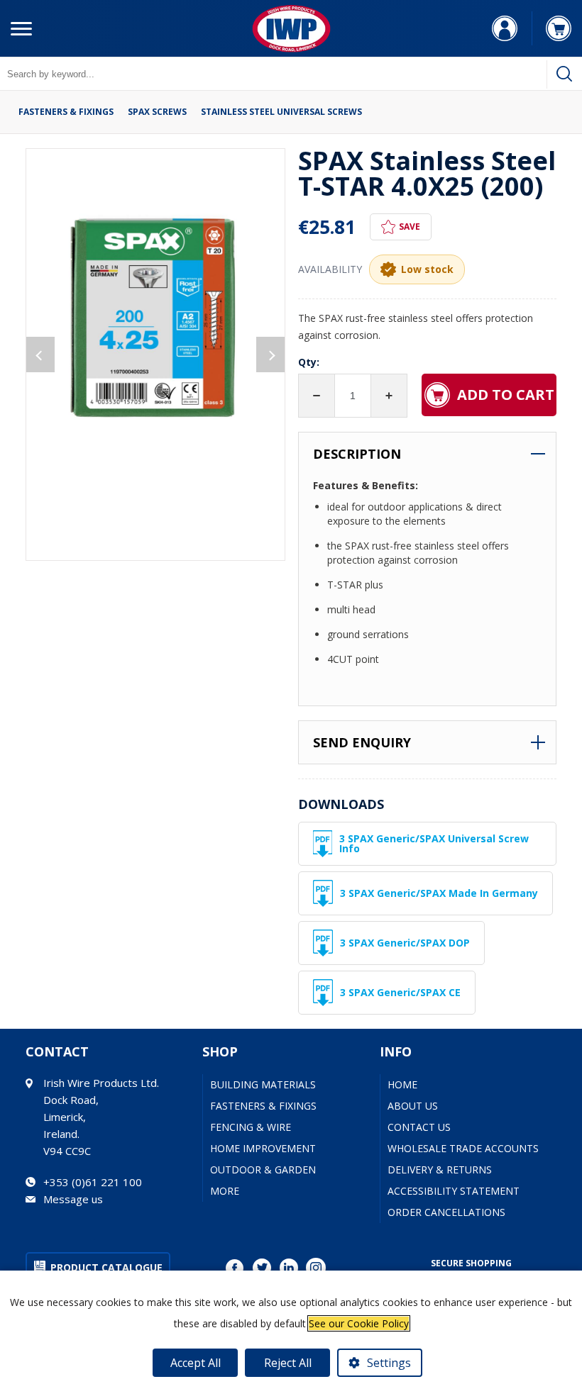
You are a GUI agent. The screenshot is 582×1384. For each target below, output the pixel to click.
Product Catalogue (106, 1267)
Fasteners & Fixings (66, 112)
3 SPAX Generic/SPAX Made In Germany (439, 893)
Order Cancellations (446, 1212)
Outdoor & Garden (263, 1169)
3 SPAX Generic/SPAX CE (400, 992)
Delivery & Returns (440, 1169)
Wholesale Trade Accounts (463, 1148)
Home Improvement (263, 1148)
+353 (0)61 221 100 (92, 1182)
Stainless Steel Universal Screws (281, 112)
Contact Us (419, 1127)
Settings (389, 1363)
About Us (413, 1105)
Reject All (288, 1363)
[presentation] (40, 354)
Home (402, 1084)
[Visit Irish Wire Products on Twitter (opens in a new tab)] (262, 1268)
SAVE (409, 227)
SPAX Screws (157, 112)
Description (357, 453)
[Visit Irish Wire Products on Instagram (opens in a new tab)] (316, 1268)
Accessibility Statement (454, 1191)
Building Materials (263, 1084)
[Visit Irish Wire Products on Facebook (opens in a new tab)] (235, 1268)
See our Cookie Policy (359, 1323)
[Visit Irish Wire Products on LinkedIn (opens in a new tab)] (289, 1268)
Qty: (308, 362)
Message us (73, 1199)
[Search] (564, 73)
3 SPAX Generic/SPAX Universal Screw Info (434, 843)
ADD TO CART (505, 394)
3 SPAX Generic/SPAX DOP (405, 942)
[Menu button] (21, 28)
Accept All (195, 1363)
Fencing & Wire (250, 1127)
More (224, 1191)
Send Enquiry (362, 742)
